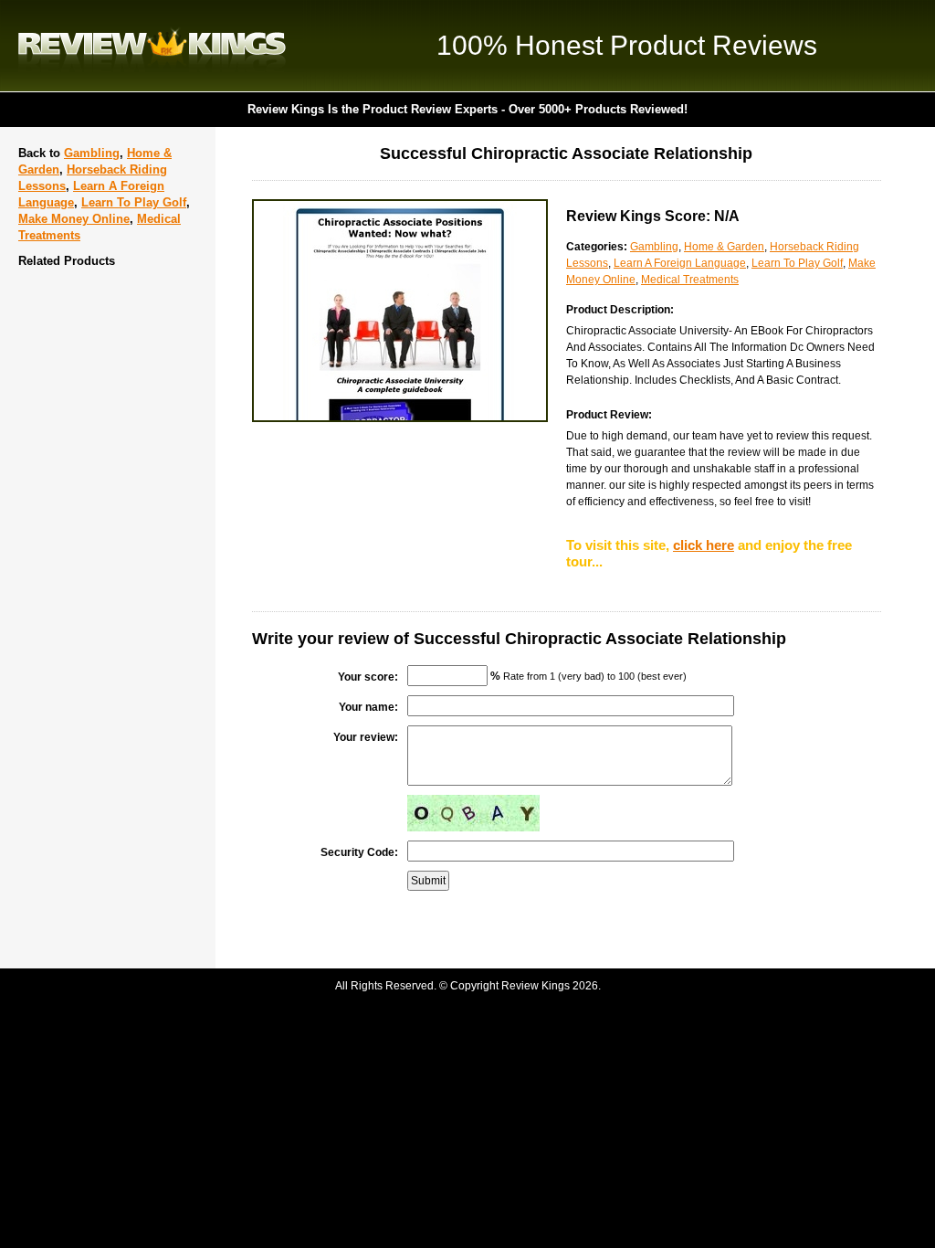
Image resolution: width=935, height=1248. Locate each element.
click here (703, 545)
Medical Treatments (690, 279)
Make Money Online (74, 219)
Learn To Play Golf (133, 202)
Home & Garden (724, 246)
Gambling (92, 153)
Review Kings (152, 45)
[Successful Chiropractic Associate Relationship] (400, 418)
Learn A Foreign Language (680, 263)
